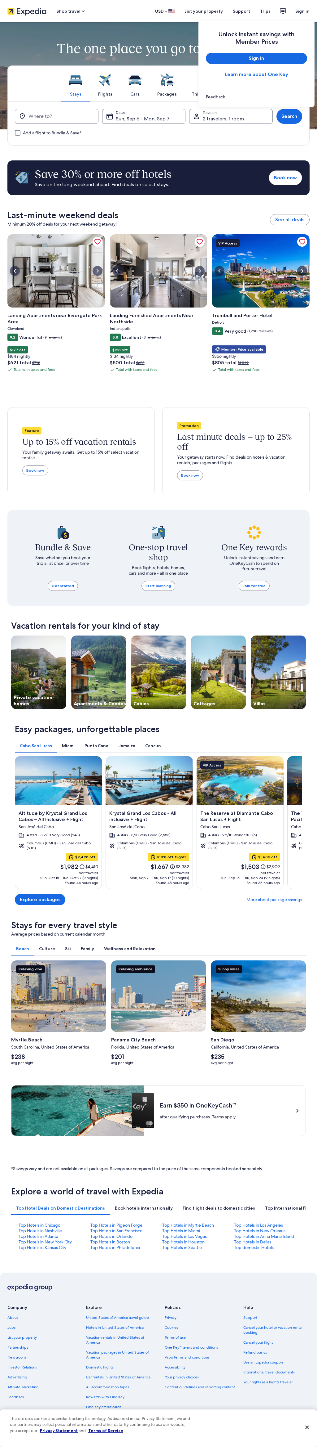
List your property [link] (22, 1337)
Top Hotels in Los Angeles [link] (258, 1225)
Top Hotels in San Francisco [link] (116, 1231)
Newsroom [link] (16, 1357)
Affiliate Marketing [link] (22, 1387)
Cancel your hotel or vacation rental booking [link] (272, 1330)
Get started (63, 585)
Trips (265, 11)
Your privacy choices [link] (182, 1377)
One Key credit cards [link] (103, 1406)
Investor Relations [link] (22, 1367)
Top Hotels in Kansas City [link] (42, 1247)
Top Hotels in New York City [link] (45, 1242)
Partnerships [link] (17, 1347)
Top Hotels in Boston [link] (110, 1242)
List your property (204, 11)
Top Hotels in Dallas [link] (252, 1242)
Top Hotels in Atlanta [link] (38, 1236)
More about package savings (274, 899)
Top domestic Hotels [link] (254, 1247)
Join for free (254, 585)
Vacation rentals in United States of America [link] (115, 1340)
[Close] (307, 1427)
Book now (285, 178)
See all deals (289, 219)
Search (289, 116)
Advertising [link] (17, 1377)
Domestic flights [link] (99, 1367)
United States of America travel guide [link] (117, 1317)
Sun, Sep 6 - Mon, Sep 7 (142, 118)
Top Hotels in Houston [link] (183, 1242)
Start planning (158, 585)
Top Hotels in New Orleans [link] (259, 1231)
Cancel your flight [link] (258, 1342)
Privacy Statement (59, 1430)
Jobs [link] (11, 1327)
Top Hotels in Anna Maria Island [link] (264, 1236)
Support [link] (250, 1317)
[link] (256, 96)
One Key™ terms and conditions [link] (191, 1347)
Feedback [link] (15, 1397)
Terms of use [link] (175, 1337)
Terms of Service (105, 1430)
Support (241, 11)
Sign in (302, 11)
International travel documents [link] (269, 1372)
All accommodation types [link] (107, 1387)
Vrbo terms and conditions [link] (187, 1357)
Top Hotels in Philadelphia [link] (115, 1247)
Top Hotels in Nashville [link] (40, 1231)
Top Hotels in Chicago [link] (39, 1225)
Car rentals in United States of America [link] (118, 1377)
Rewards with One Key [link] (105, 1397)
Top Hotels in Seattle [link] (182, 1247)
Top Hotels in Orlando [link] (111, 1236)
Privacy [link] (170, 1317)
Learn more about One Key (256, 74)
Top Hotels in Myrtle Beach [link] (188, 1225)
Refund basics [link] (255, 1352)
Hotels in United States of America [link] (115, 1327)
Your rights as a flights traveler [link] (268, 1382)
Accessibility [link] (175, 1367)
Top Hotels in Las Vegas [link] (184, 1236)
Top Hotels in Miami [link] (181, 1231)
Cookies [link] (171, 1327)
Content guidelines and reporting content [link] (200, 1387)
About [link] (12, 1317)
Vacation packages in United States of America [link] (117, 1355)
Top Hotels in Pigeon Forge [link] (116, 1225)
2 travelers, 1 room (223, 118)
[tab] (75, 83)
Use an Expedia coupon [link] (263, 1362)
